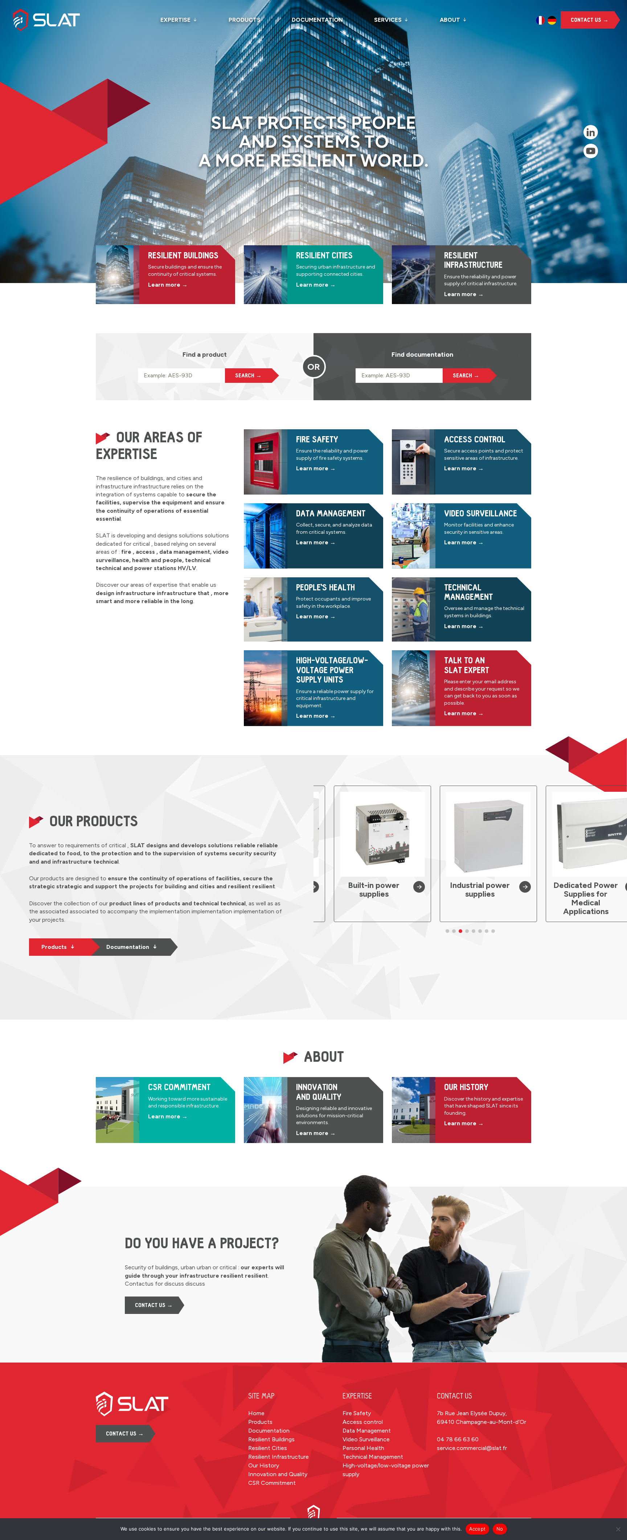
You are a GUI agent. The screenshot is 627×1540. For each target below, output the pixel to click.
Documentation (317, 19)
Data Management (367, 1430)
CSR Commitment (272, 1482)
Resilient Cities (267, 1448)
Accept (477, 1529)
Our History (263, 1465)
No (499, 1529)
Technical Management (373, 1456)
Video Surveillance (366, 1439)
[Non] (618, 1529)
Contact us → (589, 20)
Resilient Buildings (271, 1439)
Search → (248, 375)
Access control (363, 1421)
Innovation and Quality (277, 1474)
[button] (447, 931)
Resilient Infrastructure (278, 1456)
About (450, 19)
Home (256, 1413)
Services (388, 19)
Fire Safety (357, 1413)
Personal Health (363, 1448)
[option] (540, 20)
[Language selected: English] (546, 20)
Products (245, 19)
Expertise (175, 19)
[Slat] (58, 20)
